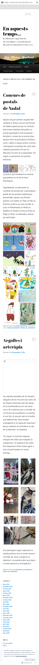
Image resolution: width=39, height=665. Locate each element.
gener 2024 (6, 595)
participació (27, 569)
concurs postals (14, 328)
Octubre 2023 (7, 600)
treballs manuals (20, 326)
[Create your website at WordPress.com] (19, 2)
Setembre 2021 (7, 618)
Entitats (26, 67)
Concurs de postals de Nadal (14, 101)
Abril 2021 (6, 624)
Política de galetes (21, 656)
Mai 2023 (6, 602)
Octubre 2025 (7, 589)
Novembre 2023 (7, 597)
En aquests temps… (15, 31)
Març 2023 (6, 604)
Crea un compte (8, 643)
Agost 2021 (6, 620)
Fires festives (19, 71)
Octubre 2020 (7, 629)
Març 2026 (6, 584)
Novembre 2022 (7, 606)
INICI (4, 67)
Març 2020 (6, 633)
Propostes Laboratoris (15, 67)
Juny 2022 (6, 609)
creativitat (18, 569)
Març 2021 (6, 626)
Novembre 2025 (7, 586)
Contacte (29, 71)
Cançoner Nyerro (8, 71)
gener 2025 (6, 591)
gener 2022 (6, 613)
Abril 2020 (6, 631)
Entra (4, 645)
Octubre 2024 (7, 593)
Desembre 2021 (7, 615)
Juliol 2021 (6, 622)
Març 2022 (6, 611)
